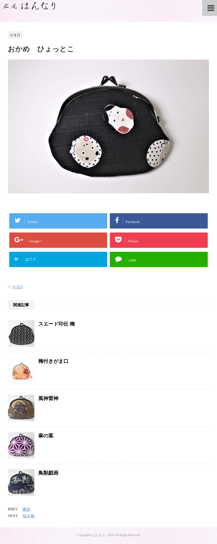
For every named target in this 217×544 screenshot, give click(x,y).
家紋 (26, 509)
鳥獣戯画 (48, 473)
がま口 (18, 287)
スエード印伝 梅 (56, 324)
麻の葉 (45, 435)
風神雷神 (48, 398)
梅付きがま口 (53, 361)
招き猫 (28, 516)
